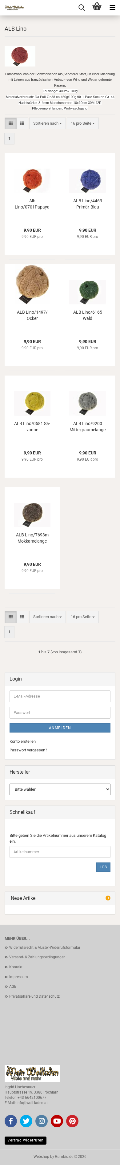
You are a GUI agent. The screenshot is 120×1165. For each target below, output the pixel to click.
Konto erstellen (23, 741)
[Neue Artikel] (108, 898)
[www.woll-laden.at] (12, 7)
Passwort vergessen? (28, 750)
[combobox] (47, 124)
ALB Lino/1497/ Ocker (32, 315)
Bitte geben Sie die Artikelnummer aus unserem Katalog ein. (58, 838)
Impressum (18, 977)
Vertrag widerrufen (25, 1140)
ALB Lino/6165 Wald (87, 315)
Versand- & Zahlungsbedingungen (37, 957)
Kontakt (15, 967)
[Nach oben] (103, 1155)
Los (103, 867)
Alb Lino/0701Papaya (32, 203)
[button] (11, 124)
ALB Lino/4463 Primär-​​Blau (87, 203)
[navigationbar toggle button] (112, 7)
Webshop (41, 1156)
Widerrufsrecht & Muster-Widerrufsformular (44, 947)
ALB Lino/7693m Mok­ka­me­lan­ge (32, 538)
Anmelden (60, 728)
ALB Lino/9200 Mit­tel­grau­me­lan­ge (88, 426)
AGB (12, 986)
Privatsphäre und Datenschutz (34, 996)
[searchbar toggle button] (81, 7)
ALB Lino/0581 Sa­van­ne (32, 426)
